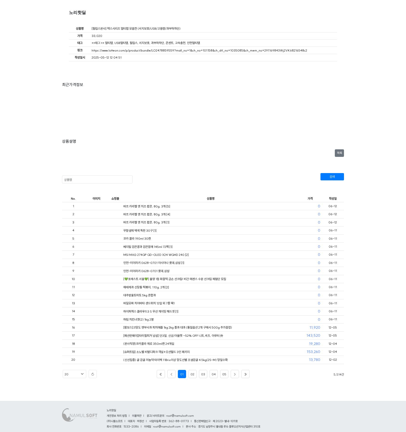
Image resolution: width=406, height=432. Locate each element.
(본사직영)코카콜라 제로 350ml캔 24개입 (148, 343)
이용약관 (136, 415)
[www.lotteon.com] (115, 327)
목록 (339, 153)
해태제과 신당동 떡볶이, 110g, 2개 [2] (146, 287)
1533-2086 (131, 426)
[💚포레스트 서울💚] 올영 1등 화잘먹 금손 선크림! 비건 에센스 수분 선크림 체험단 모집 (174, 279)
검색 (332, 176)
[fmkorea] (115, 206)
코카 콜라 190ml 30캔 (137, 238)
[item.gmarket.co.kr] (115, 360)
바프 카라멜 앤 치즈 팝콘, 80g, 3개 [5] (146, 206)
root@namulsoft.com (167, 426)
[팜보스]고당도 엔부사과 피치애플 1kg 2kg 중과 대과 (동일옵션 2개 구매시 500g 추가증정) (177, 327)
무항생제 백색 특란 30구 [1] (139, 230)
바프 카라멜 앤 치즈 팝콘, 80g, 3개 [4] (146, 214)
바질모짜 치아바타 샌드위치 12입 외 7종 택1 (149, 303)
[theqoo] (115, 279)
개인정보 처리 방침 (117, 415)
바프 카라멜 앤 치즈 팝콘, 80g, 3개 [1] (146, 222)
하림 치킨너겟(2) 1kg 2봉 (138, 319)
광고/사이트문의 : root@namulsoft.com (170, 415)
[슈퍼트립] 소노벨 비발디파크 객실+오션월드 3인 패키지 (156, 352)
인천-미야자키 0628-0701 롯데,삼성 (146, 271)
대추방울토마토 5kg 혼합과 (139, 295)
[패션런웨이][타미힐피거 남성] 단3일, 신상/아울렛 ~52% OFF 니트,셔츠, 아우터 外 (173, 335)
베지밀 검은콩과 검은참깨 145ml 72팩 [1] (147, 247)
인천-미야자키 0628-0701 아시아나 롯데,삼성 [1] (153, 263)
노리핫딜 (77, 12)
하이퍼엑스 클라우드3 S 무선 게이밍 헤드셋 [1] (150, 311)
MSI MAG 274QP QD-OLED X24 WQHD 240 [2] (156, 255)
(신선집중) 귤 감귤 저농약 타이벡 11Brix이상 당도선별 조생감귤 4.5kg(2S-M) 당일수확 (175, 360)
